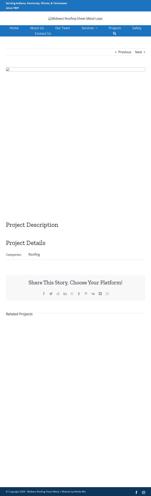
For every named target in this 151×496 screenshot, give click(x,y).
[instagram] (143, 492)
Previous (124, 52)
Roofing (34, 254)
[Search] (114, 33)
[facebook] (136, 492)
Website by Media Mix (74, 491)
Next (138, 52)
